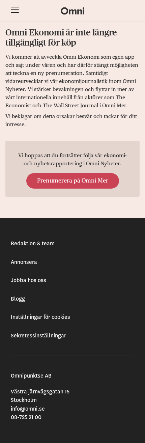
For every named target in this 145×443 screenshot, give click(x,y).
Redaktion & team (33, 243)
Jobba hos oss (28, 280)
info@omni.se (28, 409)
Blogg (18, 299)
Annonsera (24, 262)
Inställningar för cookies (40, 317)
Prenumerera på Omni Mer (72, 181)
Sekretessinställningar (38, 335)
